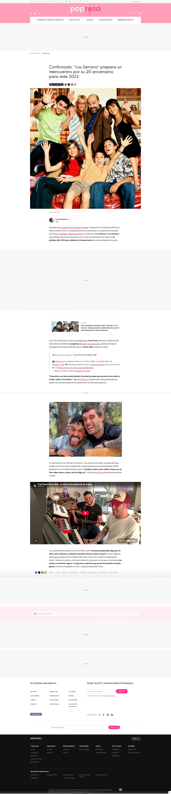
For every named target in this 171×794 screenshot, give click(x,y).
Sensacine (66, 749)
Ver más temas (36, 714)
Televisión (65, 572)
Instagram (140, 13)
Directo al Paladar (84, 749)
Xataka (33, 749)
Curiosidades (35, 696)
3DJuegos (50, 749)
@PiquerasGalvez (97, 364)
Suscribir (122, 691)
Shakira (33, 700)
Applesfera (34, 756)
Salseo (90, 19)
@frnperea (59, 361)
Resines (56, 557)
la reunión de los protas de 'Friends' (73, 227)
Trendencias (115, 749)
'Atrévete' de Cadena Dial (89, 343)
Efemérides (83, 572)
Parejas (71, 696)
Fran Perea (99, 472)
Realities (34, 691)
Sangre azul (54, 691)
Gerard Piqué (73, 700)
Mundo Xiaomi (35, 762)
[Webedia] (36, 738)
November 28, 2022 (82, 370)
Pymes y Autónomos (134, 752)
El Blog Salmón (132, 749)
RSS (112, 714)
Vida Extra (50, 752)
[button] (62, 219)
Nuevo (35, 13)
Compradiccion (116, 756)
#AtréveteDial (63, 367)
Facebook (131, 13)
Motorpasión (99, 749)
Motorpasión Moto (101, 752)
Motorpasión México (102, 775)
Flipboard (72, 84)
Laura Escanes (54, 704)
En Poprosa (84, 323)
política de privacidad (109, 696)
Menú (31, 13)
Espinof (65, 752)
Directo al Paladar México (84, 776)
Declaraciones (74, 572)
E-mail (75, 84)
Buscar (39, 13)
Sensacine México (68, 775)
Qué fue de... (75, 19)
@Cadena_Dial (58, 364)
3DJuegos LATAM (52, 775)
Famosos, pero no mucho (50, 19)
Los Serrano (113, 572)
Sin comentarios (57, 84)
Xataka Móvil (34, 752)
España (58, 572)
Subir (134, 739)
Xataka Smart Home (36, 759)
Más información (98, 792)
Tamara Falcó (54, 700)
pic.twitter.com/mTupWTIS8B (81, 367)
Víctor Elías (81, 379)
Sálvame (33, 704)
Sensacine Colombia (69, 778)
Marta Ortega (45, 53)
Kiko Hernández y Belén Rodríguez (68, 233)
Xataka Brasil (34, 778)
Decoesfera (115, 752)
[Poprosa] (85, 10)
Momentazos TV (126, 19)
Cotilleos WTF (105, 19)
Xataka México (35, 775)
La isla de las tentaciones (73, 705)
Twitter (135, 13)
